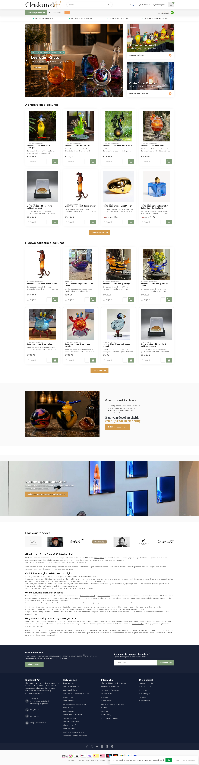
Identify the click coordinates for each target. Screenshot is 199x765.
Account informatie (146, 683)
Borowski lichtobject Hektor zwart (118, 145)
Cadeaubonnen (69, 711)
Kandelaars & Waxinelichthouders (75, 736)
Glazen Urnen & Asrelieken (72, 714)
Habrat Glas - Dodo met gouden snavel (117, 345)
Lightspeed (102, 760)
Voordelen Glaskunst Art (110, 686)
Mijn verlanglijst (144, 694)
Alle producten (144, 700)
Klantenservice (55, 12)
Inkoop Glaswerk (107, 700)
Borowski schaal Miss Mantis (77, 145)
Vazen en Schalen (69, 718)
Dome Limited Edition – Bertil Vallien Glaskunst (39, 207)
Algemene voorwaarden (110, 718)
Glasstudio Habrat (69, 700)
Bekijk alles (98, 370)
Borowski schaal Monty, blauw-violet (154, 285)
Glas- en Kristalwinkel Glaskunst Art (113, 683)
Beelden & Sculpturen (71, 721)
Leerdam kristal (127, 579)
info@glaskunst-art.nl (38, 723)
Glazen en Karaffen (70, 725)
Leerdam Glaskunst (70, 690)
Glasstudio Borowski (70, 607)
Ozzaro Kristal (68, 697)
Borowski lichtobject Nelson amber (80, 206)
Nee (177, 760)
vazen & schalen (137, 624)
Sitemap (104, 707)
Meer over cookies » (189, 760)
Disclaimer (105, 711)
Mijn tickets (143, 690)
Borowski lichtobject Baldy (152, 145)
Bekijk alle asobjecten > (117, 427)
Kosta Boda (45, 598)
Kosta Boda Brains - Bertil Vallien (117, 206)
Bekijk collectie (98, 232)
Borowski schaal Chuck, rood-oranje (78, 345)
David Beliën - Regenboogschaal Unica (79, 285)
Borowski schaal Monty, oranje (116, 284)
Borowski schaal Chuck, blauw (40, 344)
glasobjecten (99, 558)
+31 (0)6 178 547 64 (37, 710)
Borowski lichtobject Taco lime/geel (38, 146)
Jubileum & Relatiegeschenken (74, 732)
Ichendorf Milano (104, 596)
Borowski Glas (68, 683)
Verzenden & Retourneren (110, 690)
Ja (169, 760)
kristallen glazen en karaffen (35, 626)
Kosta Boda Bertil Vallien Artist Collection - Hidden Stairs (154, 207)
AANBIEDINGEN (68, 707)
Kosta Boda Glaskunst (71, 686)
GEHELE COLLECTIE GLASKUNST (74, 704)
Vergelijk (33, 161)
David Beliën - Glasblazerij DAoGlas (76, 694)
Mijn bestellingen (145, 686)
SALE (67, 12)
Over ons (104, 697)
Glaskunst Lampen (69, 729)
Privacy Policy (106, 714)
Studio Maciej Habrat (87, 596)
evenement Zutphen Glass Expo (112, 704)
